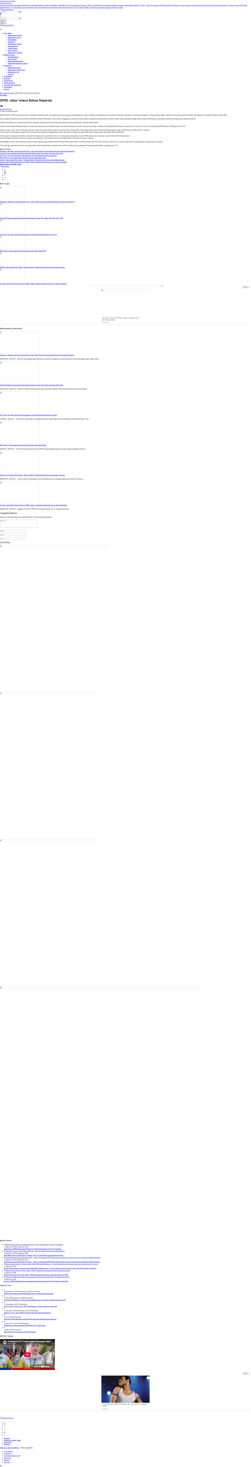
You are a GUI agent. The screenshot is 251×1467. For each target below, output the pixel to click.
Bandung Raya (9, 55)
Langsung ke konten (7, 1)
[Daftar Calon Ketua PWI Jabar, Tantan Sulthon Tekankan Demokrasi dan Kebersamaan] (12, 265)
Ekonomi (7, 79)
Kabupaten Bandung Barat (18, 63)
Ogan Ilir (11, 74)
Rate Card (8, 1442)
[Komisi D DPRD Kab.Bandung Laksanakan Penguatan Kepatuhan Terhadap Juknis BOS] (36, 1277)
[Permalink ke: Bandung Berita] (1, 107)
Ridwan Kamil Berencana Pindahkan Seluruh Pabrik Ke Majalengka (29, 1294)
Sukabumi (11, 42)
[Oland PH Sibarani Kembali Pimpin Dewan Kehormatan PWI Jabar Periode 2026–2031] (12, 216)
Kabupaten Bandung (15, 61)
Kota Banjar (12, 40)
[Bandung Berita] (6, 10)
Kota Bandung (13, 57)
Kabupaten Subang (15, 35)
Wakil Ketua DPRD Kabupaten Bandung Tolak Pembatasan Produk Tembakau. (29, 5)
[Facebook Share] (4, 170)
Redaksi (7, 1438)
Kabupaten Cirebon (15, 53)
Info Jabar (8, 33)
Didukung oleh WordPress (9, 1448)
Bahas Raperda (6, 164)
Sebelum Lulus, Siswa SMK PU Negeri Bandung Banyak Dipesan (27, 1313)
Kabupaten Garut (14, 38)
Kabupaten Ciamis (14, 44)
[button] (20, 12)
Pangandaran (13, 46)
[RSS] (4, 1435)
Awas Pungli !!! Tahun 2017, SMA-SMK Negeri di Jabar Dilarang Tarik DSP (30, 1306)
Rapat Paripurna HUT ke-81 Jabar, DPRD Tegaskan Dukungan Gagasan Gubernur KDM (91, 7)
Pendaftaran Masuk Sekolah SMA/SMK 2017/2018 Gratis (24, 1326)
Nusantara (8, 66)
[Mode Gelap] (1, 14)
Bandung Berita (6, 109)
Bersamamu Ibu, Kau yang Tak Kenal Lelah (20, 1332)
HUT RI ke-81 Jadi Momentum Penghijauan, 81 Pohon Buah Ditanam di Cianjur (28, 156)
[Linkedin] (4, 1428)
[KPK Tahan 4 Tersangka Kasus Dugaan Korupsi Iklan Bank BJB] (12, 249)
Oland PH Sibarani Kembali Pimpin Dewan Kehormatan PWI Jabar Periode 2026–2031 (31, 153)
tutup (2, 21)
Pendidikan (8, 76)
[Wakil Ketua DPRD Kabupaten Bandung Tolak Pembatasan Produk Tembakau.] (33, 1245)
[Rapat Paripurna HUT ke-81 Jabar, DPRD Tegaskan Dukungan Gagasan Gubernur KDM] (37, 1270)
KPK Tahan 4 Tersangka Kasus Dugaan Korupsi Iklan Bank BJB (23, 158)
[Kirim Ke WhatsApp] (4, 179)
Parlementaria (9, 83)
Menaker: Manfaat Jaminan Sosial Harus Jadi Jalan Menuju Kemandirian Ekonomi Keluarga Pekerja (37, 151)
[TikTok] (4, 1432)
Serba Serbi (8, 81)
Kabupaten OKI (13, 72)
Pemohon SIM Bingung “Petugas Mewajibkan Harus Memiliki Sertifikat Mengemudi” (35, 1300)
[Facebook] (4, 1422)
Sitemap (7, 1444)
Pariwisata (8, 87)
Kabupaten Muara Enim (16, 70)
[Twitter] (4, 1424)
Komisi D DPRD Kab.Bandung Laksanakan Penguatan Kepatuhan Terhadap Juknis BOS (36, 1281)
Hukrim (6, 89)
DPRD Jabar (16, 164)
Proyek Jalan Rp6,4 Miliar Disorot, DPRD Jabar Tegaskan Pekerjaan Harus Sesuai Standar (33, 162)
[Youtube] (4, 1430)
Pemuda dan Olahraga (12, 85)
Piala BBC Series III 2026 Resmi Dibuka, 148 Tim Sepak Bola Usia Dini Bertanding (87, 5)
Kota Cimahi (12, 59)
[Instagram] (4, 1426)
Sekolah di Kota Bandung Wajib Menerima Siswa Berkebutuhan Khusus (30, 1319)
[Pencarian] (1, 16)
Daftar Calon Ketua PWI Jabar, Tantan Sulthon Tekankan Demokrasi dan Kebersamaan (32, 160)
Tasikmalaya (12, 48)
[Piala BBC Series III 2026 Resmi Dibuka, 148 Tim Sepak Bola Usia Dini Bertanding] (34, 1251)
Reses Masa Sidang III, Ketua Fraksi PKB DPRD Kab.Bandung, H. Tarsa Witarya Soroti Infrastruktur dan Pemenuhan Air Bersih (50, 1268)
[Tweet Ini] (5, 173)
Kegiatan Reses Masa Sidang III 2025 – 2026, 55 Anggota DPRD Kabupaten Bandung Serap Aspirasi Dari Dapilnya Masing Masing (165, 5)
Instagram (8, 1453)
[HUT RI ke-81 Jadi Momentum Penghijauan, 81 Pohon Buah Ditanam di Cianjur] (12, 232)
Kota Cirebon (13, 50)
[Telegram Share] (4, 177)
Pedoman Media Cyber (12, 1440)
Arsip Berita (8, 1451)
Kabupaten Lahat (14, 68)
